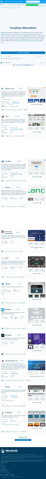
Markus (12, 456)
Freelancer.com (24, 39)
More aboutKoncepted (36, 350)
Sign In (42, 1)
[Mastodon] (5, 474)
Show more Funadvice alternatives (23, 440)
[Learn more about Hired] (2, 258)
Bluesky (6, 461)
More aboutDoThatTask (36, 428)
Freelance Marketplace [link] (27, 65)
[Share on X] (4, 56)
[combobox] (33, 2)
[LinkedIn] (13, 474)
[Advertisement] (23, 17)
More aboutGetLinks (36, 299)
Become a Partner (4, 470)
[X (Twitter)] (3, 474)
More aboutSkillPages (36, 325)
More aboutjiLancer (36, 202)
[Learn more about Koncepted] (2, 335)
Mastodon (3, 461)
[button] (36, 92)
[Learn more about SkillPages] (2, 309)
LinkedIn (18, 461)
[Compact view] (41, 62)
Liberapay (2, 462)
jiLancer (29, 40)
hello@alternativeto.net (23, 459)
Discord (32, 459)
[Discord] (1, 474)
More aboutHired (36, 273)
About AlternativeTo (4, 469)
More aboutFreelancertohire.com (36, 376)
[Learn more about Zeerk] (2, 116)
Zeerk (19, 40)
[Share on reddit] (7, 56)
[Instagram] (11, 474)
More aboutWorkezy (36, 402)
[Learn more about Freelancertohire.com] (2, 361)
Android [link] (17, 65)
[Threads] (9, 474)
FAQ (1, 463)
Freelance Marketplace (16, 102)
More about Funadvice (22, 52)
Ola (8, 456)
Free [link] (21, 65)
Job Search (20, 129)
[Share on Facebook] (2, 56)
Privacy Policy (3, 466)
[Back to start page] (1, 2)
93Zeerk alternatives (4, 125)
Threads (10, 461)
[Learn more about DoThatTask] (2, 413)
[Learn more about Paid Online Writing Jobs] (2, 232)
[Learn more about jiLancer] (2, 187)
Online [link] (14, 65)
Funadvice (3, 32)
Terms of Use (3, 465)
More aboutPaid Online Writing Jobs (36, 248)
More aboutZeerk (36, 131)
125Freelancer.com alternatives (6, 99)
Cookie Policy (3, 467)
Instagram (14, 461)
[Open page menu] (45, 1)
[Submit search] (26, 1)
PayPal (6, 462)
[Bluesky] (7, 474)
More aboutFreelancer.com (36, 104)
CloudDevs (23, 40)
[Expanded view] (40, 62)
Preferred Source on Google (6, 472)
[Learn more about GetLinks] (2, 284)
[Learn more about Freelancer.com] (2, 89)
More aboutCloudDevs (36, 176)
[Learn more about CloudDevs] (2, 161)
